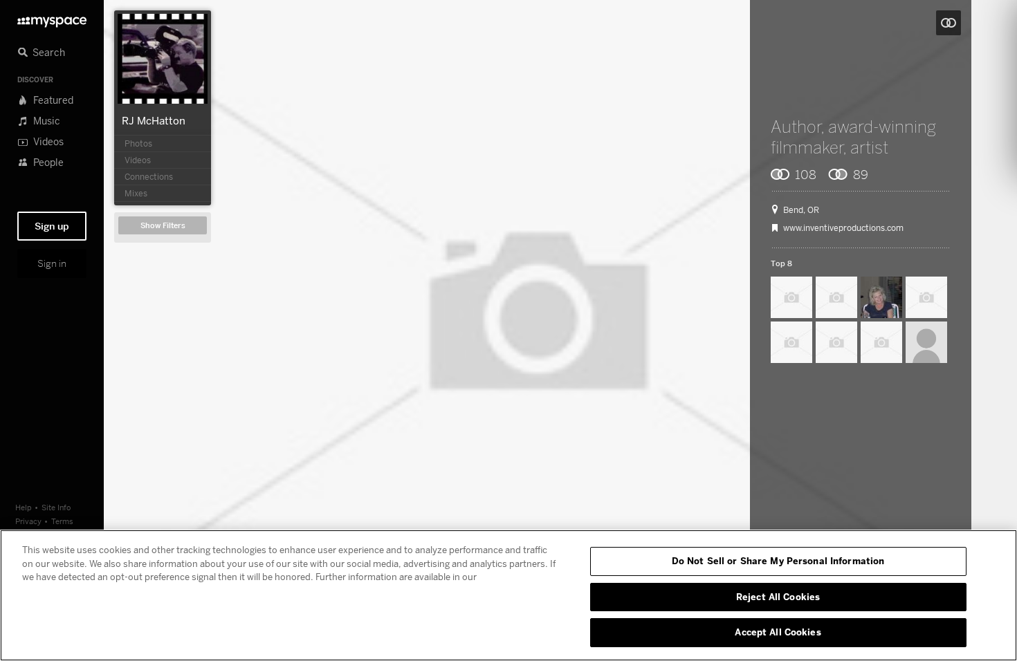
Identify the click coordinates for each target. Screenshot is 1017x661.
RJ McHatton (153, 120)
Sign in (51, 263)
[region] (508, 595)
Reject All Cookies (778, 596)
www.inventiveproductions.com (843, 228)
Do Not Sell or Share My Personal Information (778, 561)
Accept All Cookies (778, 632)
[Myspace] (51, 18)
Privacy (28, 521)
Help (23, 507)
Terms (62, 521)
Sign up (52, 226)
